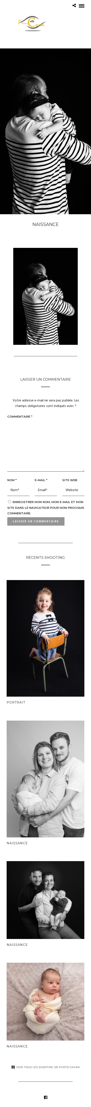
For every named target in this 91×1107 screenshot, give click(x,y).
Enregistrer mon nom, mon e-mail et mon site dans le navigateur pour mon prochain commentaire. (45, 507)
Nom (12, 480)
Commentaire (19, 416)
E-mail (41, 480)
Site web (69, 480)
